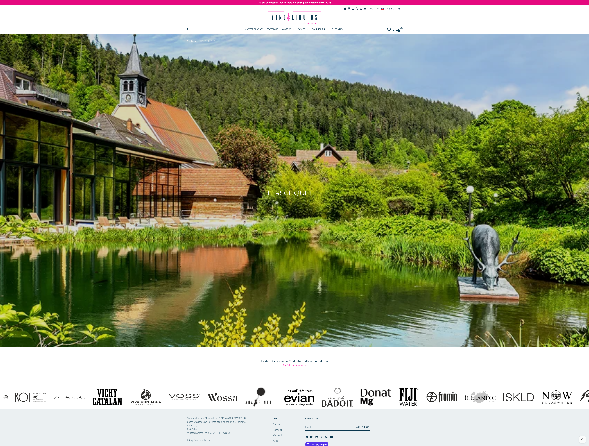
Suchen (277, 424)
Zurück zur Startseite (294, 365)
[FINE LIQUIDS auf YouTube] (365, 8)
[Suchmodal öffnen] (189, 29)
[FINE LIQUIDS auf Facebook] (345, 8)
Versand (277, 435)
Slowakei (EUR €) (392, 9)
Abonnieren (363, 427)
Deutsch (373, 9)
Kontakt (277, 429)
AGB (275, 440)
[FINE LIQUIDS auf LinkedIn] (353, 8)
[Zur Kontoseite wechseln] (394, 29)
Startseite (191, 41)
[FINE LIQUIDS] (294, 17)
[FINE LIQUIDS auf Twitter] (357, 8)
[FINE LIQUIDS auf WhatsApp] (361, 8)
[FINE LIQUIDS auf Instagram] (349, 8)
